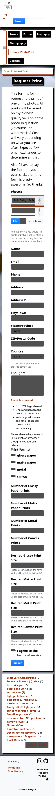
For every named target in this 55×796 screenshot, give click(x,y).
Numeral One (15, 725)
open (26, 703)
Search (19, 21)
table (36, 681)
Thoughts (18, 373)
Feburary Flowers (17, 681)
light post (30, 707)
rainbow (29, 699)
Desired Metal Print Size (26, 605)
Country (17, 351)
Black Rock (13, 740)
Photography (18, 43)
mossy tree (13, 736)
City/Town (18, 313)
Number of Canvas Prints (25, 540)
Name (15, 249)
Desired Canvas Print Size (27, 629)
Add (15, 221)
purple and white (17, 688)
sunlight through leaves (21, 710)
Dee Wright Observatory (21, 732)
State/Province (22, 326)
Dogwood (31, 736)
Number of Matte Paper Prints (24, 505)
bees (9, 685)
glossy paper (26, 455)
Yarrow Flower (15, 721)
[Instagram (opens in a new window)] (39, 760)
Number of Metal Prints (24, 523)
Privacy (12, 761)
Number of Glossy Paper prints (24, 488)
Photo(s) (17, 192)
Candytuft (13, 707)
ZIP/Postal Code (23, 338)
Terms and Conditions (14, 769)
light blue (35, 718)
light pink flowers (17, 696)
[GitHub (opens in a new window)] (45, 760)
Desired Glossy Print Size (26, 557)
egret (20, 685)
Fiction (27, 34)
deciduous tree (16, 718)
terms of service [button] (29, 655)
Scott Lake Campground (21, 677)
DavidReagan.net (17, 714)
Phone (15, 274)
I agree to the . (29, 653)
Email (15, 262)
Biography (43, 34)
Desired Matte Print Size (26, 581)
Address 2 (18, 300)
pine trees (13, 699)
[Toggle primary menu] (5, 48)
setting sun (14, 692)
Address (17, 287)
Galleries (15, 61)
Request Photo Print (22, 52)
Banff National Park (19, 729)
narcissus (12, 703)
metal (21, 469)
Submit (17, 663)
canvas (22, 476)
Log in (4, 16)
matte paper (26, 462)
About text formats (22, 400)
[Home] (7, 5)
